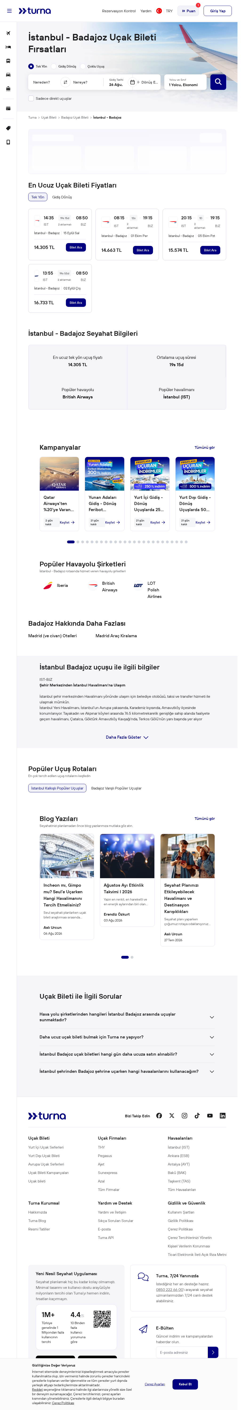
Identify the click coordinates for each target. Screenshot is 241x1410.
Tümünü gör (205, 447)
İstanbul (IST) (176, 397)
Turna (32, 117)
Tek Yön (37, 197)
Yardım (146, 10)
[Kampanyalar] (8, 129)
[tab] (37, 66)
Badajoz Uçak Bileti (74, 117)
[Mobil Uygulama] (8, 142)
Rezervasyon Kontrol (119, 10)
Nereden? (41, 82)
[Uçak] (8, 34)
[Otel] (8, 47)
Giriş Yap (217, 10)
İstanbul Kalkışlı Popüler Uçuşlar (57, 788)
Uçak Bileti (48, 117)
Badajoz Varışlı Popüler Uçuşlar (116, 788)
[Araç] (8, 75)
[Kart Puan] (8, 109)
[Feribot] (8, 89)
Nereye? (80, 82)
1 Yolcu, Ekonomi (183, 84)
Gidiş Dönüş (62, 197)
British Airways (78, 397)
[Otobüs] (8, 61)
